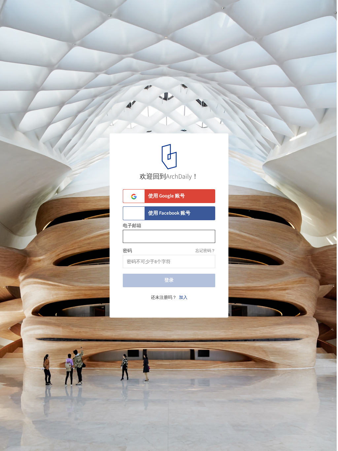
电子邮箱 (132, 226)
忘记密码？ (205, 251)
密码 (127, 251)
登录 (169, 280)
